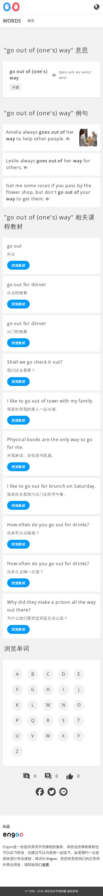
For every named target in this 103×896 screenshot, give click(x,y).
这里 (45, 864)
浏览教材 (18, 265)
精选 (30, 20)
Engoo (51, 858)
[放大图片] (88, 137)
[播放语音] (54, 76)
